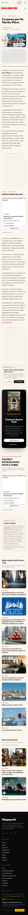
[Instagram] (3, 833)
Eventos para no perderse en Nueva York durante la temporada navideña (13, 651)
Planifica (4, 860)
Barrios (4, 845)
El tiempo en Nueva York (9, 875)
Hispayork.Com (7, 322)
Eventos (4, 857)
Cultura (4, 855)
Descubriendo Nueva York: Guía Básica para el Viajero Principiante (14, 593)
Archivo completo (7, 878)
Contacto (4, 880)
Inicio (4, 16)
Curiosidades (5, 852)
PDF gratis (15, 440)
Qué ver (4, 842)
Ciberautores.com (8, 527)
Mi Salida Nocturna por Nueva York (14, 799)
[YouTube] (7, 833)
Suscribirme (19, 381)
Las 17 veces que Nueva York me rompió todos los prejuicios (13, 679)
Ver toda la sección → (11, 745)
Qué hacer (12, 16)
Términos (4, 885)
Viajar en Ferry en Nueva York (12, 705)
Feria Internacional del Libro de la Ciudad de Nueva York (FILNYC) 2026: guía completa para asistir (13, 621)
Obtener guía (20, 910)
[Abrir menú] (25, 8)
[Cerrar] (24, 898)
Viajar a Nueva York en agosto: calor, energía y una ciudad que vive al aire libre (12, 772)
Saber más (13, 444)
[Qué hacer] (4, 36)
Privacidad (5, 883)
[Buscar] (19, 2)
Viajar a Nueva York (9, 8)
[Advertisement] (11, 171)
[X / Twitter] (15, 833)
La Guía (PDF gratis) (7, 871)
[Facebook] (11, 833)
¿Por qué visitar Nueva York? (12, 730)
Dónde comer (6, 850)
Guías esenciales (7, 873)
